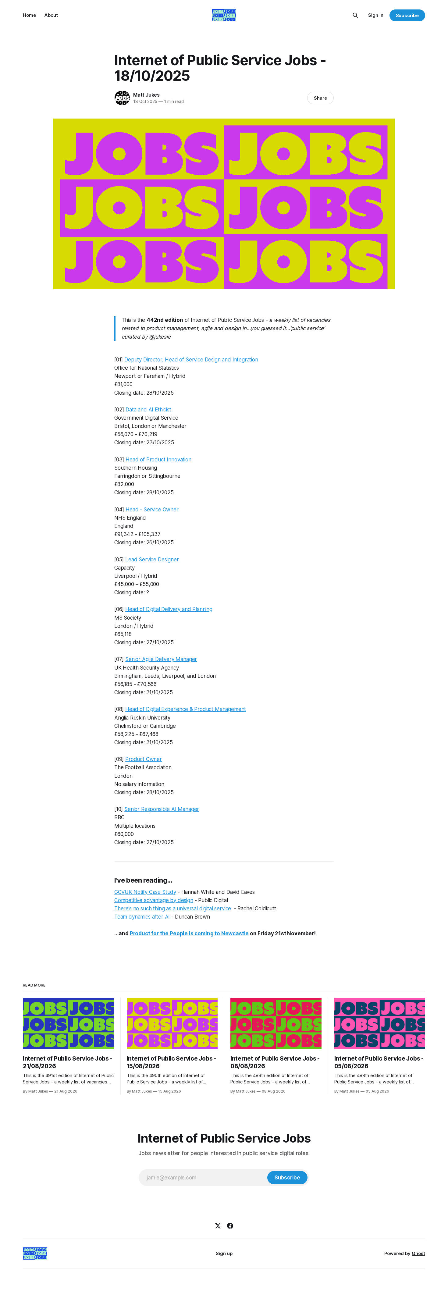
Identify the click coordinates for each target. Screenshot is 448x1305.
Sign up (224, 1253)
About (51, 15)
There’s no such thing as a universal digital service (172, 908)
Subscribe (407, 15)
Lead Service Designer (152, 559)
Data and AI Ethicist (148, 410)
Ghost (418, 1253)
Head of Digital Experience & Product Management (185, 709)
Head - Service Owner (152, 510)
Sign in (375, 15)
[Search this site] (355, 15)
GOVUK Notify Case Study (145, 892)
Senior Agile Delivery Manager (161, 659)
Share (320, 98)
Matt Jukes (146, 95)
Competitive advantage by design (153, 900)
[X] (218, 1226)
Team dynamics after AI (142, 917)
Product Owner (143, 759)
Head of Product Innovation (158, 460)
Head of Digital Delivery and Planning (168, 609)
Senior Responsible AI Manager (161, 809)
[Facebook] (230, 1226)
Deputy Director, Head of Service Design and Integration (191, 360)
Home (29, 15)
